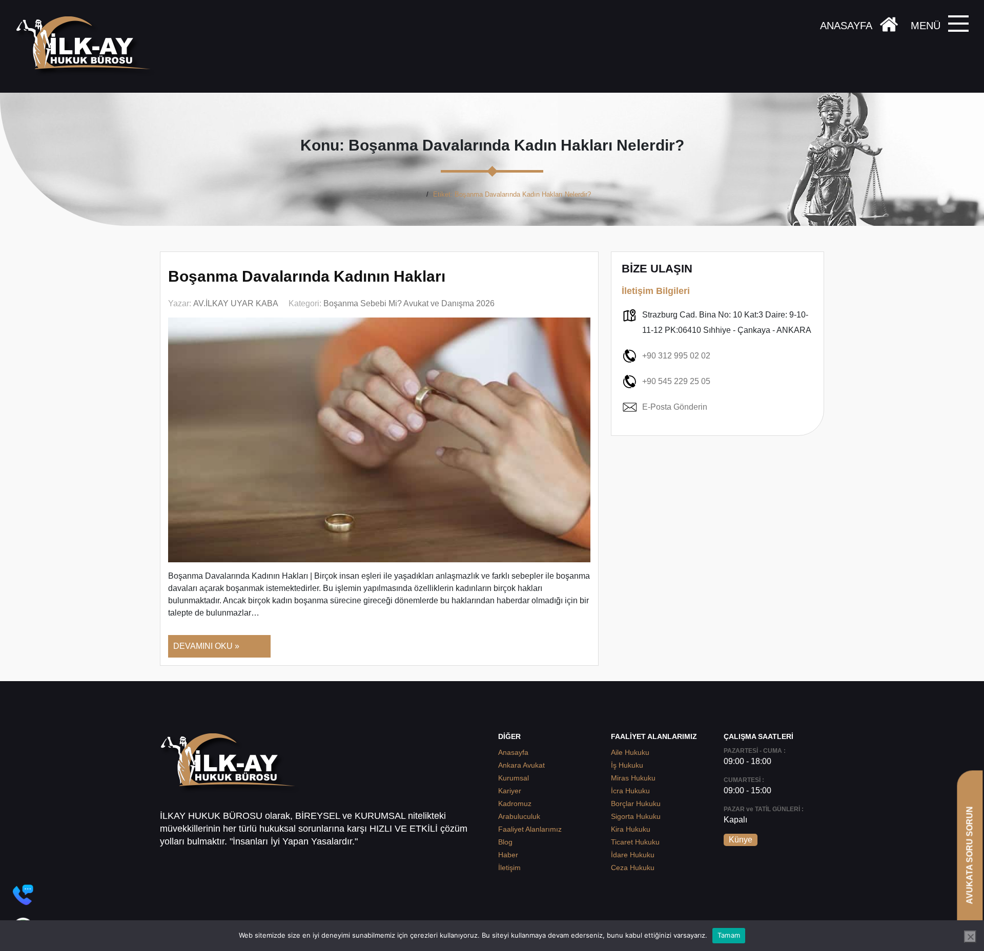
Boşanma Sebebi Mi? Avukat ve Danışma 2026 (409, 303)
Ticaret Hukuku (635, 842)
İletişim (509, 867)
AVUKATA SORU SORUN (969, 855)
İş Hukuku (627, 765)
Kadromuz (514, 803)
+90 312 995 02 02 (676, 355)
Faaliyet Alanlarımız (530, 829)
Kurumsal (513, 778)
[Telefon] (23, 894)
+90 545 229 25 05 (676, 381)
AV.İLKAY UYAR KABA (235, 303)
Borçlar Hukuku (636, 803)
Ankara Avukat (521, 765)
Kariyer (509, 791)
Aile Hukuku (630, 752)
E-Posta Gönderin (674, 407)
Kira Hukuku (630, 829)
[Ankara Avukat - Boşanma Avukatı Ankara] (87, 46)
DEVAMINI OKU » (206, 646)
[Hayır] (970, 937)
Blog (505, 842)
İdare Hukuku (632, 855)
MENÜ (925, 25)
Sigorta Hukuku (636, 816)
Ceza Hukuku (632, 867)
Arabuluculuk (519, 816)
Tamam (728, 935)
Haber (508, 855)
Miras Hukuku (633, 778)
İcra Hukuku (630, 791)
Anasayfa (408, 194)
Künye (740, 839)
